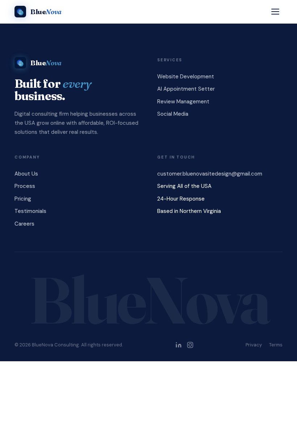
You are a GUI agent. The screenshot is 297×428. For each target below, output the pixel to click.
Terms (276, 345)
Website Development (185, 76)
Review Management (183, 101)
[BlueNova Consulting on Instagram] (190, 345)
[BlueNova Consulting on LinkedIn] (178, 345)
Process (24, 186)
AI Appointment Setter (186, 88)
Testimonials (30, 211)
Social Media (172, 114)
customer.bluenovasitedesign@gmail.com (209, 173)
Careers (24, 223)
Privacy (254, 345)
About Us (26, 173)
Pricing (22, 198)
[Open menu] (275, 11)
